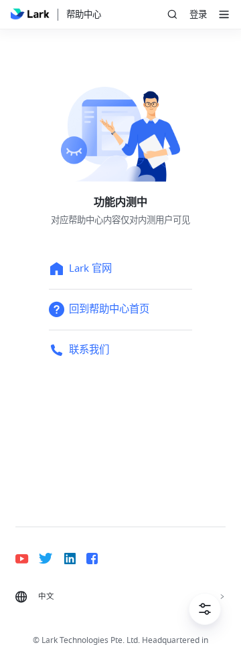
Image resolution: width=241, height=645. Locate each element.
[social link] (27, 558)
